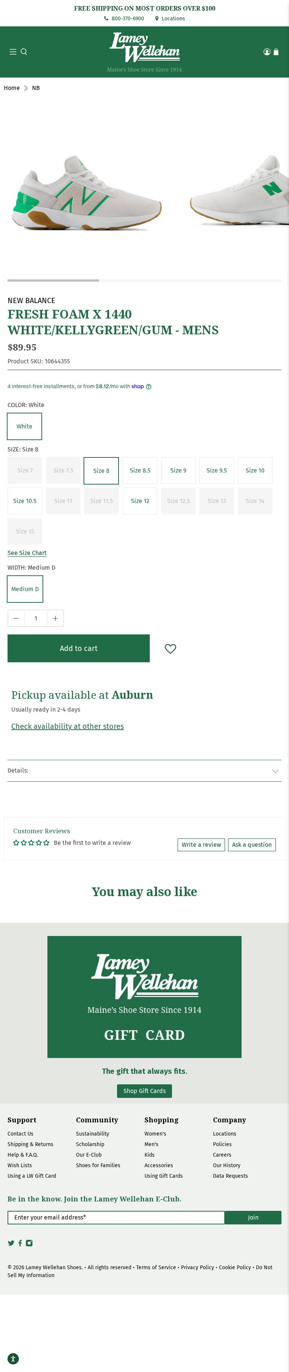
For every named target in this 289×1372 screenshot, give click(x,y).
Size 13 (217, 501)
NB (36, 88)
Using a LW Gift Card (32, 1176)
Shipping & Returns (30, 1144)
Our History (226, 1165)
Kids (149, 1155)
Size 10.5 (25, 501)
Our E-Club (89, 1155)
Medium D (25, 589)
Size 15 (25, 531)
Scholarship (90, 1144)
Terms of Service (156, 1267)
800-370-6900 (127, 18)
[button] (22, 51)
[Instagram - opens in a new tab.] (29, 1245)
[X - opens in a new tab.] (11, 1245)
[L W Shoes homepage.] (144, 52)
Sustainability (92, 1134)
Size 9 (178, 470)
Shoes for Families (98, 1165)
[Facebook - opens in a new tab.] (20, 1245)
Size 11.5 (101, 501)
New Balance (31, 300)
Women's (155, 1134)
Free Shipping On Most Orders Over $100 (144, 8)
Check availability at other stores (67, 726)
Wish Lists (20, 1165)
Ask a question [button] (252, 844)
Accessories (158, 1165)
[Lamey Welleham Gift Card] (144, 997)
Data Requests (230, 1176)
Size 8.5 (140, 470)
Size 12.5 (178, 501)
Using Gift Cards (163, 1176)
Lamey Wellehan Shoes (54, 1267)
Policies (222, 1144)
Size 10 (255, 470)
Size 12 (140, 501)
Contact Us (20, 1134)
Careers (222, 1155)
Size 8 (101, 470)
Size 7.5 (63, 470)
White (24, 426)
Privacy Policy (197, 1267)
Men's (151, 1144)
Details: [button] (18, 770)
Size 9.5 (217, 470)
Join (253, 1217)
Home (12, 88)
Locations (172, 18)
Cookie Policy (235, 1267)
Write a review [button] (201, 844)
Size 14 (255, 501)
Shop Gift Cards (144, 1091)
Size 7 (25, 470)
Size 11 (63, 501)
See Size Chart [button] (27, 552)
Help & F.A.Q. (23, 1155)
